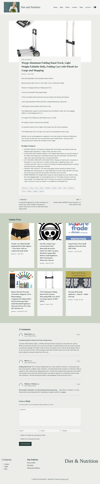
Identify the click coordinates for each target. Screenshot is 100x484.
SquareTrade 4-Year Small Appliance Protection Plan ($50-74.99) (77, 246)
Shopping (71, 188)
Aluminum (25, 188)
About (67, 7)
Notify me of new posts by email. (30, 439)
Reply (78, 334)
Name (22, 431)
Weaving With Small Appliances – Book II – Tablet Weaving (78, 294)
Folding (54, 188)
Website (64, 431)
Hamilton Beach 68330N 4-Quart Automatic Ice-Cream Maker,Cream (67, 202)
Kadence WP (64, 479)
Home (56, 7)
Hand (59, 188)
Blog (61, 7)
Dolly (41, 188)
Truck (24, 191)
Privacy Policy (31, 462)
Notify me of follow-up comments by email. (33, 435)
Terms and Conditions (33, 468)
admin (24, 74)
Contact (74, 7)
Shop (81, 7)
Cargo (31, 188)
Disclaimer (30, 465)
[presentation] (21, 231)
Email (43, 431)
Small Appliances (26, 59)
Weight (35, 191)
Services (88, 7)
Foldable (47, 188)
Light (64, 188)
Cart (36, 188)
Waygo (29, 191)
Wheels (41, 191)
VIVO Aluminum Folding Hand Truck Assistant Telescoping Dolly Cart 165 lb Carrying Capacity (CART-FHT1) (50, 296)
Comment (23, 409)
